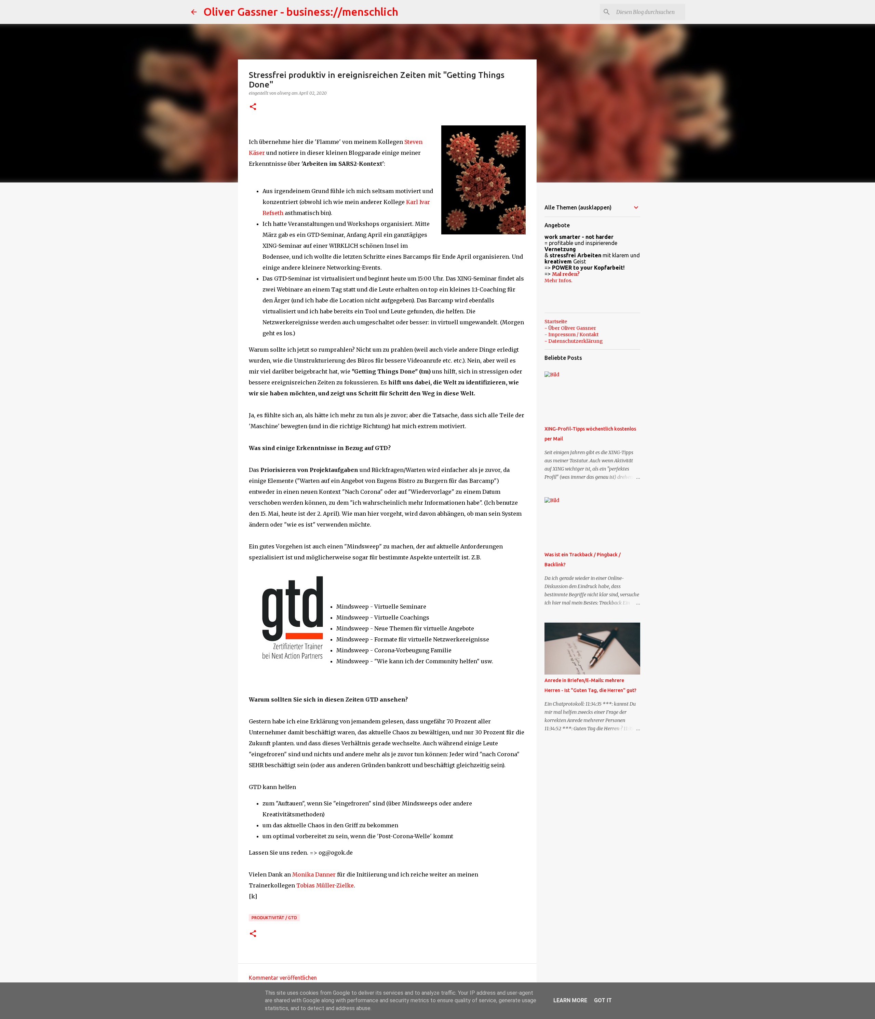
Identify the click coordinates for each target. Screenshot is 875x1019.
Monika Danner (314, 874)
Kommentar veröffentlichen (283, 978)
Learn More (570, 1000)
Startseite (555, 321)
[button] (253, 107)
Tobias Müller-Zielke (325, 885)
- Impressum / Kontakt (571, 334)
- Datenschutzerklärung (573, 341)
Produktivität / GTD (274, 917)
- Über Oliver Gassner (570, 328)
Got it (603, 1000)
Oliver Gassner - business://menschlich (300, 11)
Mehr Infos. (558, 280)
